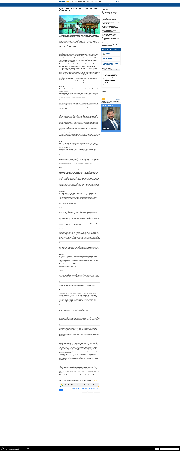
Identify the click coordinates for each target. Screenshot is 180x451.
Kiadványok (80, 1)
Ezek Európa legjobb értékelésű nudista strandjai (111, 83)
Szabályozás (90, 4)
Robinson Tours (88, 388)
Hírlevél (84, 1)
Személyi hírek (84, 4)
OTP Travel (97, 390)
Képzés (109, 4)
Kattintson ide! (94, 380)
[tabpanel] (111, 79)
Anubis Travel (78, 390)
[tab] (105, 70)
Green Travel (84, 390)
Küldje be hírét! (104, 1)
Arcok (88, 1)
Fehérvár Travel (96, 388)
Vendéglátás (72, 4)
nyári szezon (96, 391)
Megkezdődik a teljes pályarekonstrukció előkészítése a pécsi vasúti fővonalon (112, 79)
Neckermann (78, 388)
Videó (96, 1)
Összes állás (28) (116, 49)
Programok (104, 4)
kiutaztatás (84, 391)
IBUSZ (83, 388)
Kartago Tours (91, 390)
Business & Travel (97, 4)
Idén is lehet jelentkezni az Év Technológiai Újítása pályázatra (111, 75)
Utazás (61, 4)
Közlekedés (78, 4)
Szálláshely (66, 4)
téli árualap (90, 391)
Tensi (74, 388)
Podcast (92, 1)
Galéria (100, 1)
